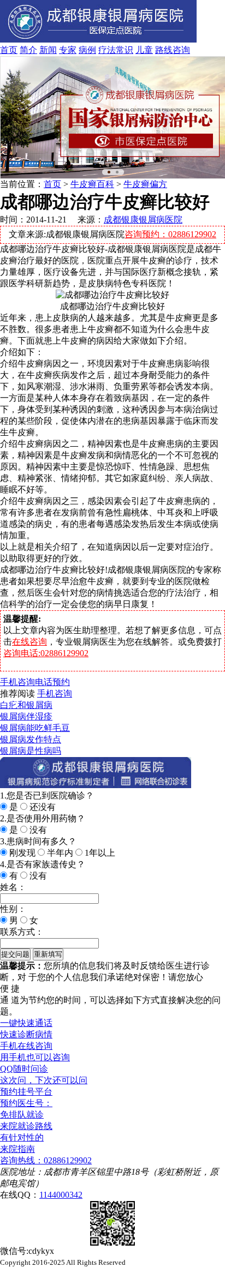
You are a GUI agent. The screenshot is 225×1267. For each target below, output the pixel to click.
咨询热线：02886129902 (46, 1160)
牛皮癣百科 (92, 184)
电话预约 (52, 682)
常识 (124, 50)
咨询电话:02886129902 (45, 653)
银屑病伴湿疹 (26, 716)
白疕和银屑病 (26, 705)
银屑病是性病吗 (30, 750)
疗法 (107, 50)
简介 (28, 50)
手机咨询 (17, 682)
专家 (67, 50)
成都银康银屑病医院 (143, 219)
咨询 (181, 50)
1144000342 (60, 1194)
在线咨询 (29, 641)
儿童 (144, 50)
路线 (164, 50)
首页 (8, 50)
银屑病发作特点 (30, 739)
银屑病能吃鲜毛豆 (35, 727)
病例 (87, 50)
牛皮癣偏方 (145, 184)
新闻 (48, 50)
